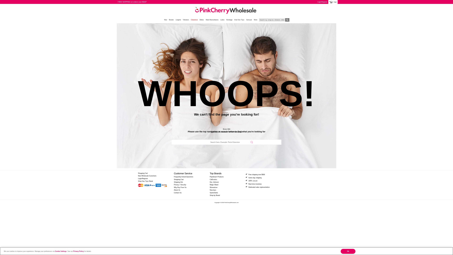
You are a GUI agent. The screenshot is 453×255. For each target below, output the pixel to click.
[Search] (252, 142)
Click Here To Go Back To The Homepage (226, 132)
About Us (177, 190)
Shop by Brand (215, 195)
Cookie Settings (61, 251)
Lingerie (178, 20)
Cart (335, 2)
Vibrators (186, 20)
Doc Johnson (214, 182)
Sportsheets (214, 193)
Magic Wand (214, 185)
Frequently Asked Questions (183, 177)
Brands (171, 20)
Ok (348, 251)
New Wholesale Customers (147, 176)
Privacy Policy (78, 251)
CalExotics (213, 179)
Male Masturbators (212, 20)
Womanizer (213, 187)
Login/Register (322, 2)
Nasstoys (213, 190)
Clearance (194, 20)
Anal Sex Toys (239, 20)
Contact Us (178, 193)
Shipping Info (178, 182)
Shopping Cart (143, 173)
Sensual (249, 20)
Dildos (202, 20)
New (165, 20)
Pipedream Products (217, 177)
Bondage (229, 20)
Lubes (222, 20)
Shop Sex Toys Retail (145, 181)
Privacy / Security (180, 185)
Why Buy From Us (180, 187)
